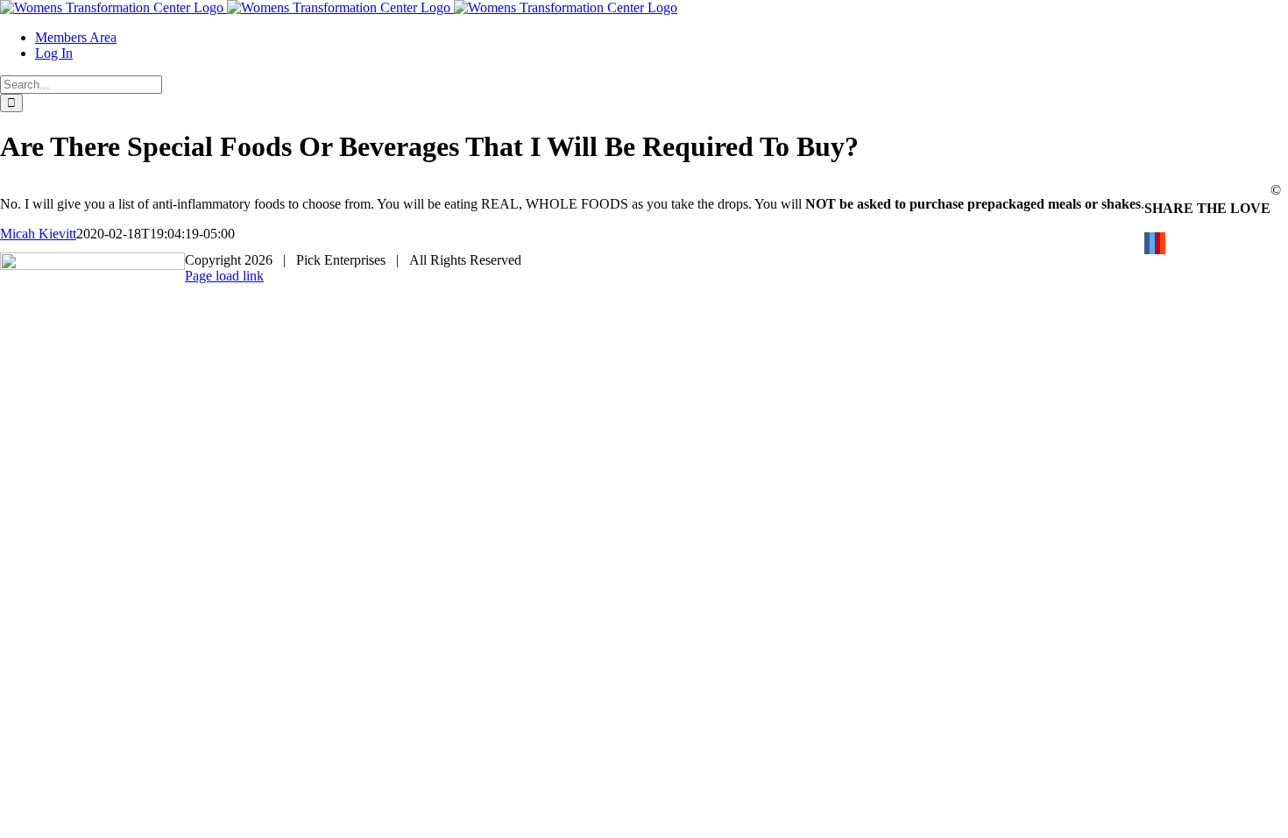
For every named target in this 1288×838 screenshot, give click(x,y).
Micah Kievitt (38, 233)
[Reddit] (1162, 243)
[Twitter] (1152, 243)
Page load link (224, 275)
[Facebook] (1147, 243)
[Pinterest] (1157, 243)
